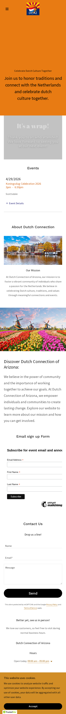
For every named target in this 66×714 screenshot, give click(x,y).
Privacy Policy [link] (52, 604)
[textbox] (33, 544)
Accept (33, 706)
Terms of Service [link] (30, 608)
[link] (33, 9)
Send (33, 593)
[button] (8, 9)
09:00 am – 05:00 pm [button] (38, 661)
